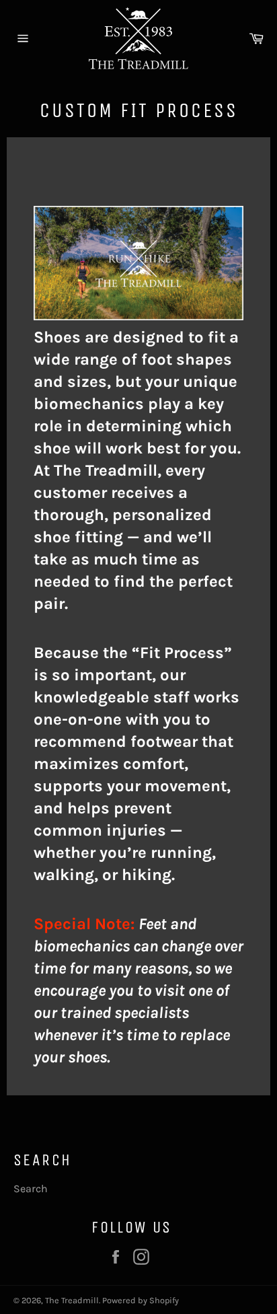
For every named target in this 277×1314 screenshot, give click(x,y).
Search (30, 1188)
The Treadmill (72, 1300)
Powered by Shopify (140, 1300)
